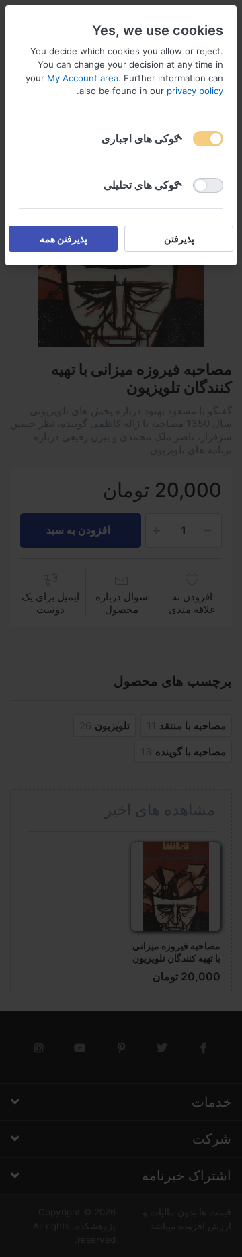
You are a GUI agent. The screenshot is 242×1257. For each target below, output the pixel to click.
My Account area (82, 78)
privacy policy (195, 90)
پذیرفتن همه (63, 238)
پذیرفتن (179, 238)
